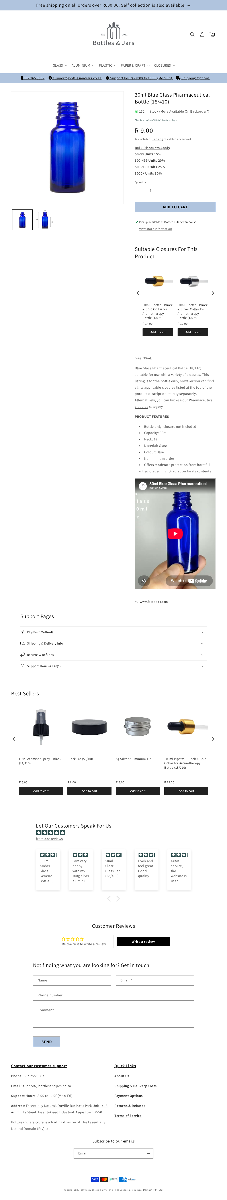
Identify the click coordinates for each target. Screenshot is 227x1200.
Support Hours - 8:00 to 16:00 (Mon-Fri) (141, 78)
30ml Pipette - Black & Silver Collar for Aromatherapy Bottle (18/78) (192, 311)
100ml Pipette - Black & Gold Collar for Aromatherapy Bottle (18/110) (185, 763)
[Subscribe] (148, 1153)
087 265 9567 (33, 78)
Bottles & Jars (88, 1189)
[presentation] (138, 293)
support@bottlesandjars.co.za (77, 78)
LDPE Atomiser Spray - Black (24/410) (40, 761)
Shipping (157, 139)
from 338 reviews (49, 838)
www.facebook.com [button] (154, 602)
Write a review (143, 941)
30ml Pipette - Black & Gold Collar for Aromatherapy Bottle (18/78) (157, 311)
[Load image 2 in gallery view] (45, 220)
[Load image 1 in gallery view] (22, 220)
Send (46, 1041)
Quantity (140, 182)
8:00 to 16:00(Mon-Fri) (54, 1095)
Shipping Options (195, 78)
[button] (59, 66)
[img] (115, 832)
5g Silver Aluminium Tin (134, 759)
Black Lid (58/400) (80, 759)
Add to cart (158, 332)
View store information (155, 229)
